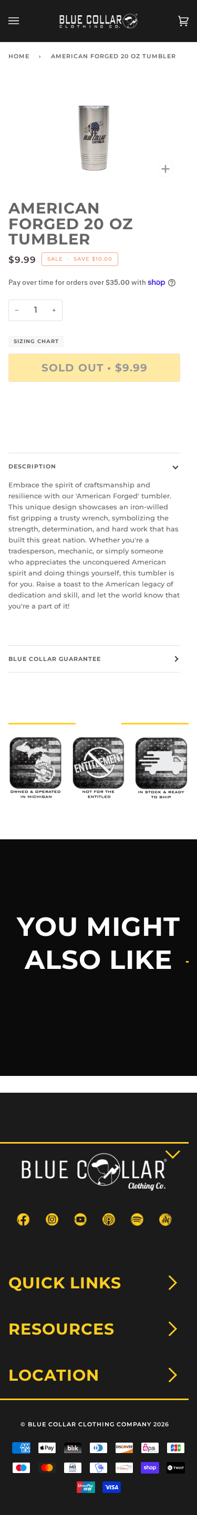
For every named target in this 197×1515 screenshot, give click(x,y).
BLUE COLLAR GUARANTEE (54, 659)
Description (32, 466)
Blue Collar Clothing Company (89, 1424)
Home (18, 56)
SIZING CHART (36, 341)
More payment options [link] (48, 430)
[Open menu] (24, 21)
